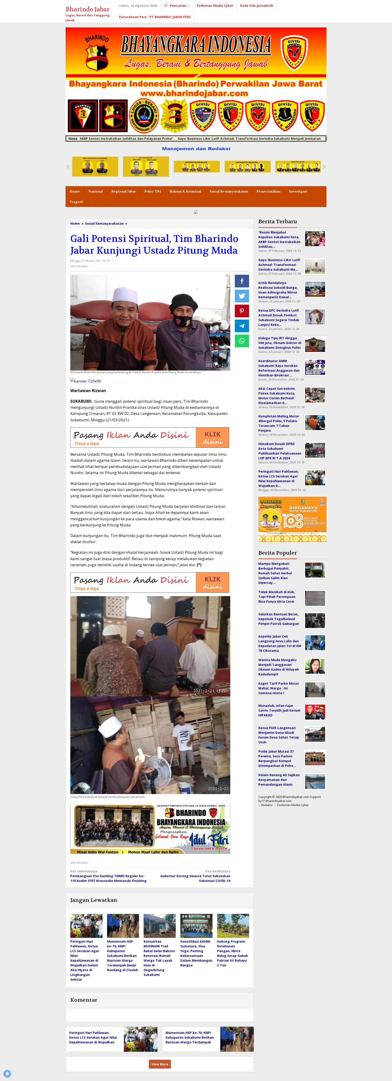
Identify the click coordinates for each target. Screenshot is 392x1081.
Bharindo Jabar (88, 9)
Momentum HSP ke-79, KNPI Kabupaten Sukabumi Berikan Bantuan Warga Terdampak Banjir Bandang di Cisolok (122, 955)
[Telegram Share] (242, 326)
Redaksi (266, 805)
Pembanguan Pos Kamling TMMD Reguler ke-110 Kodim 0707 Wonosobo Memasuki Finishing (108, 876)
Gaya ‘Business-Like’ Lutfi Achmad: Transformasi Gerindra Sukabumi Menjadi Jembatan (207, 138)
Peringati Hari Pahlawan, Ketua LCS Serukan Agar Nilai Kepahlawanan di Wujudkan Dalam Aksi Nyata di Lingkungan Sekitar (84, 960)
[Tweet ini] (242, 296)
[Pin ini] (242, 311)
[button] (67, 166)
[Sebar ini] (242, 281)
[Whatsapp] (242, 341)
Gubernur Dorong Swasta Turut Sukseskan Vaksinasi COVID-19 (195, 876)
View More (159, 1064)
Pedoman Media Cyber (293, 805)
